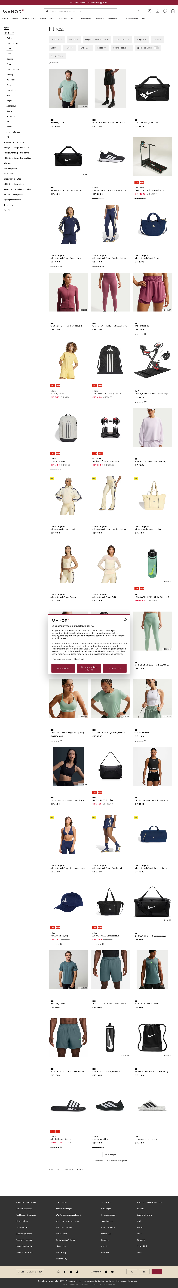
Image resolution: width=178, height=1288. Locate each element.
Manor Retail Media (24, 1246)
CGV (62, 1281)
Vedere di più (110, 1154)
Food (139, 1234)
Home (51, 1170)
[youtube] (71, 1271)
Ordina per (55, 39)
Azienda (140, 1209)
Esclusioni (105, 1246)
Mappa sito (53, 1281)
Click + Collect (22, 1221)
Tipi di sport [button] (69, 1170)
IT (138, 11)
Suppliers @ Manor (24, 1234)
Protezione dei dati (73, 1281)
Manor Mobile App (64, 1227)
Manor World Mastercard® (67, 1221)
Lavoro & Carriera (144, 1215)
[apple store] (106, 1271)
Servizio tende (107, 1221)
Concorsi (105, 1252)
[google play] (112, 1271)
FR (144, 1272)
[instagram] (58, 1271)
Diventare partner (108, 1227)
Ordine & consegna (24, 1209)
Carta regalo (106, 1209)
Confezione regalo (109, 1215)
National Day (61, 1259)
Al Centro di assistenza (30, 1272)
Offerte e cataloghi (64, 1209)
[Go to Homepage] (13, 11)
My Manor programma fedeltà (68, 1215)
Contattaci (42, 1281)
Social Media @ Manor (65, 1240)
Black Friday (61, 1252)
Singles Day (61, 1246)
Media (139, 1252)
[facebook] (64, 1271)
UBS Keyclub (61, 1234)
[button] (6, 18)
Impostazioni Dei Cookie (94, 1281)
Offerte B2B (106, 1234)
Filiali (139, 1221)
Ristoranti (141, 1240)
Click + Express (22, 1227)
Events (140, 1227)
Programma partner (24, 1240)
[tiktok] (77, 1271)
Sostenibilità (142, 1246)
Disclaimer (110, 1281)
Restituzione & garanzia (26, 1215)
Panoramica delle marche (126, 1281)
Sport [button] (59, 1170)
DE (132, 1272)
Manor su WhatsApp (24, 1252)
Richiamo (105, 1240)
